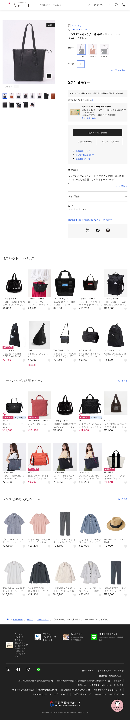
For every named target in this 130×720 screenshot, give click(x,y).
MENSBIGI (18, 619)
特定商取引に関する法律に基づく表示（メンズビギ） (91, 220)
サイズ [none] (71, 64)
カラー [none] (71, 48)
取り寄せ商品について (85, 155)
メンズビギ (76, 26)
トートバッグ (43, 619)
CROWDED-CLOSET (81, 30)
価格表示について (83, 151)
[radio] (81, 51)
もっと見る (120, 186)
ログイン (98, 5)
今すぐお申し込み (89, 118)
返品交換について (83, 159)
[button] (29, 52)
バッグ (30, 619)
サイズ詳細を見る (117, 70)
